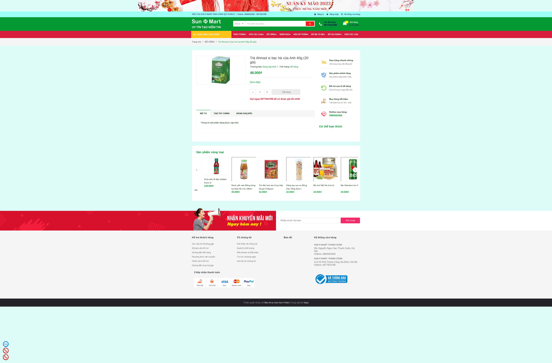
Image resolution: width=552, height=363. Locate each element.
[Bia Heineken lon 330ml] (344, 169)
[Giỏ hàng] (345, 24)
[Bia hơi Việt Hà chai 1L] (317, 169)
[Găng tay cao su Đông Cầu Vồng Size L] (289, 169)
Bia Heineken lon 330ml (343, 185)
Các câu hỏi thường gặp (203, 244)
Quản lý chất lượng (245, 248)
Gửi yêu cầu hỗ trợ (200, 248)
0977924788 (330, 25)
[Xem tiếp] (255, 82)
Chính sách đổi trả (200, 261)
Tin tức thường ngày (246, 257)
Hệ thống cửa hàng (352, 14)
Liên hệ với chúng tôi (246, 261)
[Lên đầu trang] (547, 357)
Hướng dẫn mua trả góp (203, 265)
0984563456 (335, 115)
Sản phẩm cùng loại (210, 152)
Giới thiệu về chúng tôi (247, 244)
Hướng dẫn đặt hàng (201, 252)
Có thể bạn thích (330, 126)
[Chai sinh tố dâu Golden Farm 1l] (207, 166)
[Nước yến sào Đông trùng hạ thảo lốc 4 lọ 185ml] (235, 169)
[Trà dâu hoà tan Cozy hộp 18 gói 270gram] (262, 169)
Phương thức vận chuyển (203, 257)
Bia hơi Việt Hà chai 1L (315, 185)
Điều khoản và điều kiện (247, 252)
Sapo (306, 302)
